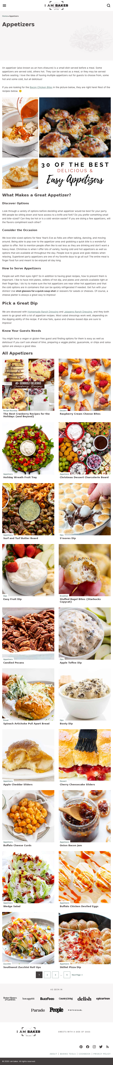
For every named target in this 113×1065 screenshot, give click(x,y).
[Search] (108, 5)
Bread (5, 720)
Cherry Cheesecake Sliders (77, 784)
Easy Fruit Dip (12, 599)
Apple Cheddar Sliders (18, 784)
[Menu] (4, 5)
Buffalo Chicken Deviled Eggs (79, 906)
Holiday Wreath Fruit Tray (20, 477)
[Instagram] (94, 1046)
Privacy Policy (102, 1054)
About (53, 1054)
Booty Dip (66, 723)
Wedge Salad (11, 906)
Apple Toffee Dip (71, 662)
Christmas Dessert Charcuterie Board (84, 477)
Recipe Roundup (10, 410)
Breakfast (64, 596)
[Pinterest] (81, 1046)
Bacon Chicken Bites (41, 87)
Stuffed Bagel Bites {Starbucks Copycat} (80, 600)
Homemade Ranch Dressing (43, 311)
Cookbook (84, 1054)
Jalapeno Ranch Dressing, (78, 311)
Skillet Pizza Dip (70, 967)
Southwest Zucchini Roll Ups (22, 967)
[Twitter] (101, 1046)
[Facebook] (87, 1046)
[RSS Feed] (107, 1046)
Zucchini (7, 964)
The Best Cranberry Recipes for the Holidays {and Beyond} (26, 415)
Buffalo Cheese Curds (17, 845)
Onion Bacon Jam (71, 845)
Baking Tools (68, 1054)
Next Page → (77, 976)
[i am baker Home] (56, 5)
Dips (62, 535)
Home (4, 16)
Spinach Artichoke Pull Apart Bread (26, 723)
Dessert (63, 410)
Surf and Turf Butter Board (20, 538)
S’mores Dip (68, 538)
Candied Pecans (13, 662)
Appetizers (8, 474)
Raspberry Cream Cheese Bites (80, 413)
